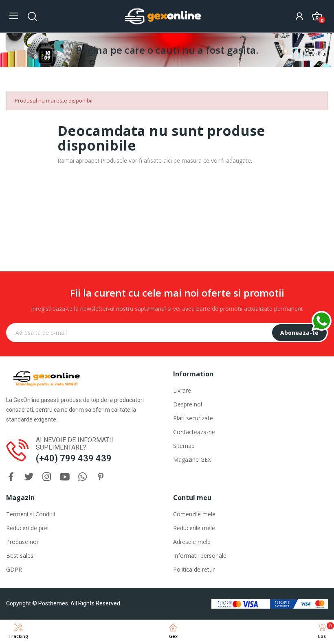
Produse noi (22, 542)
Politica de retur (194, 569)
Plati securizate (193, 418)
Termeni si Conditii (30, 514)
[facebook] (11, 477)
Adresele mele (192, 542)
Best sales (19, 555)
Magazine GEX (192, 459)
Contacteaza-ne (194, 432)
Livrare (182, 390)
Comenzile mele (194, 514)
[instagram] (47, 477)
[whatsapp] (83, 477)
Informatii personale (199, 555)
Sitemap (184, 446)
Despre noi (187, 404)
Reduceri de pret (27, 528)
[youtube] (65, 477)
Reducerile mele (194, 528)
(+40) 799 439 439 (74, 458)
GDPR (14, 569)
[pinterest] (100, 477)
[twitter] (29, 477)
